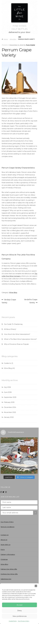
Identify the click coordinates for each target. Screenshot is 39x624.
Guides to (7, 363)
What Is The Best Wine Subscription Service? (20, 339)
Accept (19, 605)
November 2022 (10, 412)
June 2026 (8, 392)
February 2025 (9, 402)
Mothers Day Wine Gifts (9, 574)
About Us (4, 539)
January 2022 (9, 417)
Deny (19, 610)
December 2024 (10, 407)
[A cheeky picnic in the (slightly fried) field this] (19, 455)
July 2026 (7, 387)
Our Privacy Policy (23, 621)
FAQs (3, 549)
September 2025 (10, 397)
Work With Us (5, 544)
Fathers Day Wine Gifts (9, 569)
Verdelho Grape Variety (30, 301)
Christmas (4, 559)
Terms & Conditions (7, 527)
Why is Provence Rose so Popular (16, 344)
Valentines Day (6, 579)
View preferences (20, 616)
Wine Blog (13, 292)
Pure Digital (30, 45)
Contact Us (4, 535)
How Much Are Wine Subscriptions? (17, 334)
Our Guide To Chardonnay (13, 324)
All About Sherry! (10, 329)
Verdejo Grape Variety (9, 301)
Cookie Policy (13, 621)
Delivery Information (8, 554)
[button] (36, 586)
